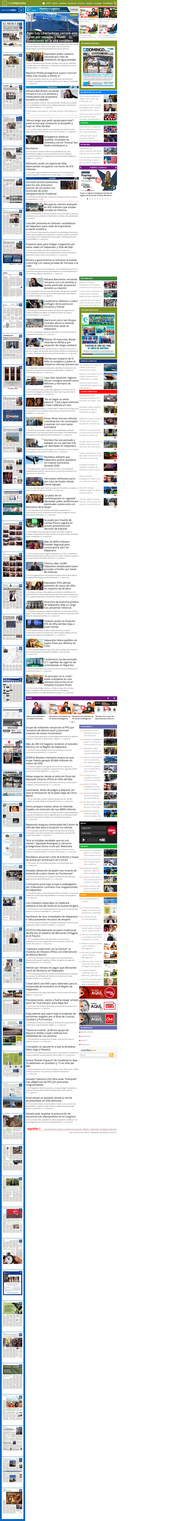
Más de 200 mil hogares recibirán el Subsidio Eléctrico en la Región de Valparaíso (52, 745)
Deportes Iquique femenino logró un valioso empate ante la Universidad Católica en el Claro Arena (90, 493)
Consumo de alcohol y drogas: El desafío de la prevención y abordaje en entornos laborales (91, 911)
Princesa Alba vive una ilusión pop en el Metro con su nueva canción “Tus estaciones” (91, 929)
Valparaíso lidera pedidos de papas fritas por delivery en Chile (60, 643)
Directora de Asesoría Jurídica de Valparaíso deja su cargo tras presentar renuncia (61, 604)
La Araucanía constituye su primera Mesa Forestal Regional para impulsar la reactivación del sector (90, 295)
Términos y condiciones (90, 1129)
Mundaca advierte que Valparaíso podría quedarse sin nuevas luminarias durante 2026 (60, 461)
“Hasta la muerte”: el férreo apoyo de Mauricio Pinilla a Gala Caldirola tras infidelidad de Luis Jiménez (47, 1033)
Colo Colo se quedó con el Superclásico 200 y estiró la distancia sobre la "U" (93, 770)
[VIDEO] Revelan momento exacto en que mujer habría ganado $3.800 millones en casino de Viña (50, 760)
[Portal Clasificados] (98, 1005)
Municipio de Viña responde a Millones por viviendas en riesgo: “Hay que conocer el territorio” (89, 399)
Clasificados (85, 1044)
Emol (72, 1132)
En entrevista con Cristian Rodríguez (89, 917)
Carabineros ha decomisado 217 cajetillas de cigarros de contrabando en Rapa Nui (60, 662)
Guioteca (87, 1132)
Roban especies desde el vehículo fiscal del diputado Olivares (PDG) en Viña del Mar (50, 778)
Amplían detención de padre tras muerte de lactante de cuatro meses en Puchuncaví (51, 872)
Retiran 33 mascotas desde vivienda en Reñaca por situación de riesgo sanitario (60, 342)
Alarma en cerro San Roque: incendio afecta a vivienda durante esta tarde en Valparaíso (60, 324)
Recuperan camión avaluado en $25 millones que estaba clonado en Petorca (60, 207)
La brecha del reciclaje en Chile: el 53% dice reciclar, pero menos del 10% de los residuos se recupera (90, 304)
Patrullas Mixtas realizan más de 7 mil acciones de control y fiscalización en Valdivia (90, 503)
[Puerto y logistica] (52, 9)
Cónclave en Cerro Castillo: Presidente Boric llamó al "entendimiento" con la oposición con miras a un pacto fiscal (90, 110)
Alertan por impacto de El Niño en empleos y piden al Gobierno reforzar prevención (61, 361)
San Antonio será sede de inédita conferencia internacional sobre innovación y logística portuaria (90, 370)
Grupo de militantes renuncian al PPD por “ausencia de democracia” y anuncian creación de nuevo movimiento (50, 730)
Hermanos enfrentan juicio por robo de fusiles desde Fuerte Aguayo (59, 481)
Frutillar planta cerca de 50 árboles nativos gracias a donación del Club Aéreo (90, 444)
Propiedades (104, 1132)
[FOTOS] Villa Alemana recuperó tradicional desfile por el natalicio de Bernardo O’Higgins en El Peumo (52, 933)
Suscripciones (86, 1036)
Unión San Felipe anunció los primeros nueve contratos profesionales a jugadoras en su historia (90, 118)
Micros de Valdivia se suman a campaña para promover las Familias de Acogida (93, 797)
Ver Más (98, 820)
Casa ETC (84, 1040)
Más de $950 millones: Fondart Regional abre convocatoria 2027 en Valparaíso (57, 546)
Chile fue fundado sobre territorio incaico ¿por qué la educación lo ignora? (92, 983)
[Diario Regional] (12, 10)
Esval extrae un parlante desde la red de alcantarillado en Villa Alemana (49, 1099)
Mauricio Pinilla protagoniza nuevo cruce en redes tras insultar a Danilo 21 (51, 74)
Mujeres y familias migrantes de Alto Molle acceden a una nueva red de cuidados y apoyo (90, 286)
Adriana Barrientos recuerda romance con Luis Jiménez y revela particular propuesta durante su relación (42, 95)
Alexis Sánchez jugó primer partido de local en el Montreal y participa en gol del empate (93, 891)
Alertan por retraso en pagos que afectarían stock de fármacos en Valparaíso (51, 969)
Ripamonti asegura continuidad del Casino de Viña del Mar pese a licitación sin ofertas (52, 826)
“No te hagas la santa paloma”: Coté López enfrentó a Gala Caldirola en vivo (61, 402)
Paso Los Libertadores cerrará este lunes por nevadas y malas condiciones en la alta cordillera (52, 37)
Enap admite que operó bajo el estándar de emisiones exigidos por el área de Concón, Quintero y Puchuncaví (51, 1016)
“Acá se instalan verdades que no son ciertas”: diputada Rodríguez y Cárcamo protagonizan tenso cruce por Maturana (49, 843)
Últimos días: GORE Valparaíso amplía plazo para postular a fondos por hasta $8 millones (61, 568)
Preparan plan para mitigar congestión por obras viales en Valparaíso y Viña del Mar (50, 245)
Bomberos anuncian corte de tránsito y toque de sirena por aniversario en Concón (52, 858)
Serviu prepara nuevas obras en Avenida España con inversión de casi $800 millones (51, 808)
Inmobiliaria (95, 1132)
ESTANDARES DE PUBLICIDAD (108, 1129)
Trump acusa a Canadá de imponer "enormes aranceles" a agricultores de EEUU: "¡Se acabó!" (92, 780)
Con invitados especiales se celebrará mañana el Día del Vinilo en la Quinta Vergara (52, 904)
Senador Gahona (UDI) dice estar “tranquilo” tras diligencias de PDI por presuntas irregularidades (51, 1081)
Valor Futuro (79, 1132)
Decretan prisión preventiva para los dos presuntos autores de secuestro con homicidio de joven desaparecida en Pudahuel (42, 187)
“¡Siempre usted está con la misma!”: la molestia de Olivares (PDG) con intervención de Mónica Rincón (51, 951)
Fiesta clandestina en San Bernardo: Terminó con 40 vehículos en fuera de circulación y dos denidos (90, 457)
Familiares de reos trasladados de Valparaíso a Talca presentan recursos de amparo (52, 918)
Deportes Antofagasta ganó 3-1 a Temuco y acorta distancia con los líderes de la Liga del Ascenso (93, 744)
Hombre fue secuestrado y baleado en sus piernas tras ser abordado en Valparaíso (60, 443)
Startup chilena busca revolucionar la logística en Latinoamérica (90, 385)
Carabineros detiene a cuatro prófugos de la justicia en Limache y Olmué (61, 303)
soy (74, 15)
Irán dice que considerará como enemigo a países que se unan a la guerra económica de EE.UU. (90, 161)
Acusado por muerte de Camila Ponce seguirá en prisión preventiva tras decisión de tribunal (58, 524)
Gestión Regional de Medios (54, 1129)
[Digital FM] (98, 992)
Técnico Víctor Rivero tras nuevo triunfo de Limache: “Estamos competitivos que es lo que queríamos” (93, 882)
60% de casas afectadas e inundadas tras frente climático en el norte (92, 937)
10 (110, 199)
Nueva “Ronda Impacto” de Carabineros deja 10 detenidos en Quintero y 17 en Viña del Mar (51, 1063)
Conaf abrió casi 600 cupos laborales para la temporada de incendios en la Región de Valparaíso (51, 986)
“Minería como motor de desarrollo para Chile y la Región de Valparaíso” (92, 964)
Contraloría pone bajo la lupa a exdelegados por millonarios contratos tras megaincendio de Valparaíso (52, 887)
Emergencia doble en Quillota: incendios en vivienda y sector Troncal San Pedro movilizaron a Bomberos (52, 142)
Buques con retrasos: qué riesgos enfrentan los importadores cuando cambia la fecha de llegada (90, 378)
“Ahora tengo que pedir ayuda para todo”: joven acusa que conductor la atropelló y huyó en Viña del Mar (50, 123)
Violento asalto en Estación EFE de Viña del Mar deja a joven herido (59, 624)
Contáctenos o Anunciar (73, 1129)
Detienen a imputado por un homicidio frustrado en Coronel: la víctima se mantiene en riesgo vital (90, 434)
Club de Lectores (87, 1032)
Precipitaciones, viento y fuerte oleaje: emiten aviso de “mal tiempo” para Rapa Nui (52, 1001)
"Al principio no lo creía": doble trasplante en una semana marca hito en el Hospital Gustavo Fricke (58, 680)
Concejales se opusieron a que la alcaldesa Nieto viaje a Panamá (50, 1048)
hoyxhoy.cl (113, 1132)
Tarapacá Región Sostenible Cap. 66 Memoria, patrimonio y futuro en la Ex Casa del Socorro (92, 975)
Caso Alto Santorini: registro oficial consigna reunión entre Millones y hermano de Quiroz (61, 382)
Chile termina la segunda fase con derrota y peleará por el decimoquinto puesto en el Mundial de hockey (90, 132)
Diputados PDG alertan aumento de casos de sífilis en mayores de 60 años (60, 585)
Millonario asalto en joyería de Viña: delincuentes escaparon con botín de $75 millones (49, 166)
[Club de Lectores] (98, 1019)
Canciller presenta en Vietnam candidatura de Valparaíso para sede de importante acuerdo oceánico (50, 226)
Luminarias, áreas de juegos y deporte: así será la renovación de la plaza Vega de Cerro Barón (51, 792)
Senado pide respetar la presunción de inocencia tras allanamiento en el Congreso (51, 1115)
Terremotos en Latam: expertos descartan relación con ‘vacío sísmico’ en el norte (90, 152)
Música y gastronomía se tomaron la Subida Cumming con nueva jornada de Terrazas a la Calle (52, 263)
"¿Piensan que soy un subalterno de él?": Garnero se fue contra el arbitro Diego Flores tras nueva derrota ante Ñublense (89, 142)
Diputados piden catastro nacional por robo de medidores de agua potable (60, 56)
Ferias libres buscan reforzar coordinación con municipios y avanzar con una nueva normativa (61, 423)
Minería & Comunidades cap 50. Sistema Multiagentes (92, 946)
